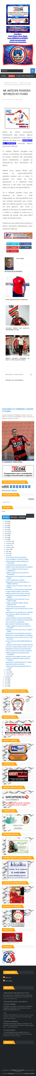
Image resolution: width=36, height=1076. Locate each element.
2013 (6, 684)
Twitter (14, 244)
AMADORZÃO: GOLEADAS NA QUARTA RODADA (18, 649)
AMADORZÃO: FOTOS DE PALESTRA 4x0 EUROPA (18, 633)
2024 (6, 525)
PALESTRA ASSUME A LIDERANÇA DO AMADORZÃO (19, 620)
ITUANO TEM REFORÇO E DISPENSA (15, 580)
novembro (9, 543)
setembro (9, 547)
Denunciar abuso (9, 490)
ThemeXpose (11, 1073)
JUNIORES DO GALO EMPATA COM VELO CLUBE (18, 656)
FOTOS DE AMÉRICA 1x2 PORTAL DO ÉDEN (17, 559)
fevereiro (8, 674)
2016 (6, 678)
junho (7, 553)
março (8, 672)
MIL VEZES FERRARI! (9, 1030)
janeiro (8, 676)
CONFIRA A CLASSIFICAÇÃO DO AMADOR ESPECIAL (19, 645)
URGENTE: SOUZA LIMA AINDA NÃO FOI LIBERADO (19, 567)
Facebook (27, 244)
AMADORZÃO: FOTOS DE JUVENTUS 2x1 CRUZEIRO (19, 612)
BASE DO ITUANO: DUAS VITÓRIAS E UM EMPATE (19, 650)
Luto (5, 1013)
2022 (6, 529)
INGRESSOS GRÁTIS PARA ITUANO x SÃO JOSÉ (18, 593)
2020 (6, 533)
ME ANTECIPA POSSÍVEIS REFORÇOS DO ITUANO (19, 662)
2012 (6, 686)
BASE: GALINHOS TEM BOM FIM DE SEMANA (17, 624)
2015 (6, 680)
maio (7, 555)
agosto (8, 549)
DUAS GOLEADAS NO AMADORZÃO (15, 622)
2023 (6, 527)
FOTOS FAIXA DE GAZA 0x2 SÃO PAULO (16, 557)
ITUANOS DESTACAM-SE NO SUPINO (15, 606)
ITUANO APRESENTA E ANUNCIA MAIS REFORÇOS (19, 618)
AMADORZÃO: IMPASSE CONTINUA (15, 664)
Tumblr (27, 247)
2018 (6, 537)
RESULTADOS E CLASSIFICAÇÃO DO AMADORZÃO (19, 589)
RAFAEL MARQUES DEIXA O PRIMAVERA (17, 299)
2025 (6, 523)
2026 (6, 521)
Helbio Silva (8, 977)
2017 (6, 539)
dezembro (9, 541)
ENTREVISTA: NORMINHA (11, 1021)
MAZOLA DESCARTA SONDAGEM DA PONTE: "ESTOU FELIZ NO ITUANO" (17, 359)
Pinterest (14, 251)
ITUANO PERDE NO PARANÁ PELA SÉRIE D (16, 565)
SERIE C (6, 76)
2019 (6, 535)
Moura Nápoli (8, 981)
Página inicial (6, 502)
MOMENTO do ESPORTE (18, 1070)
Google (14, 247)
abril (7, 670)
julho (7, 551)
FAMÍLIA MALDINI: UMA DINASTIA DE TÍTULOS (16, 993)
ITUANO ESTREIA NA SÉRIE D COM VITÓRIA (17, 591)
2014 (6, 682)
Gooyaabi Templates (29, 1073)
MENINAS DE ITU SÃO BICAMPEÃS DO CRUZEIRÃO (19, 635)
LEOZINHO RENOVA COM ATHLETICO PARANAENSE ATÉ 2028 (17, 329)
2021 (6, 531)
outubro (8, 545)
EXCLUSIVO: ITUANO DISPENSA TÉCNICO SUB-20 (19, 647)
